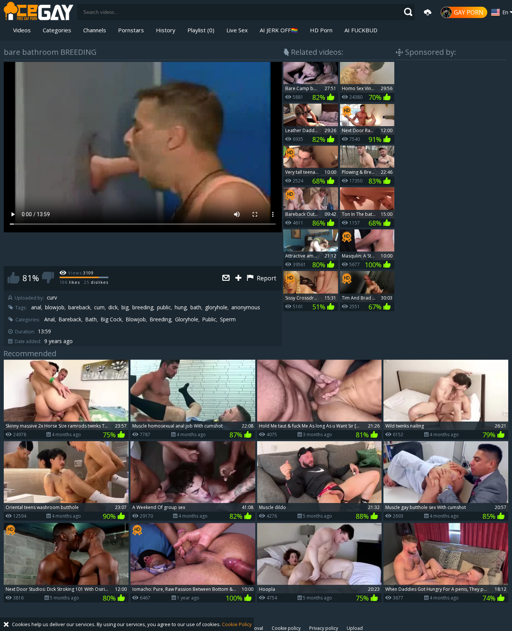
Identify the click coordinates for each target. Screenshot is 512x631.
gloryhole (216, 307)
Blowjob (136, 319)
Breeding (160, 319)
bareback (79, 307)
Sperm (228, 319)
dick (113, 307)
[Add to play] (239, 278)
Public (209, 319)
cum (99, 307)
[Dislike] (48, 278)
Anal (49, 319)
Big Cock (111, 319)
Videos (22, 30)
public (164, 307)
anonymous (245, 307)
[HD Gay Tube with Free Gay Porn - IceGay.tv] (38, 12)
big (125, 307)
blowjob (54, 307)
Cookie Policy (237, 624)
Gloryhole (186, 319)
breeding (142, 307)
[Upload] (427, 12)
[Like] (13, 278)
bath (195, 307)
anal (36, 307)
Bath (91, 319)
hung (181, 307)
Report (265, 278)
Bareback (69, 319)
